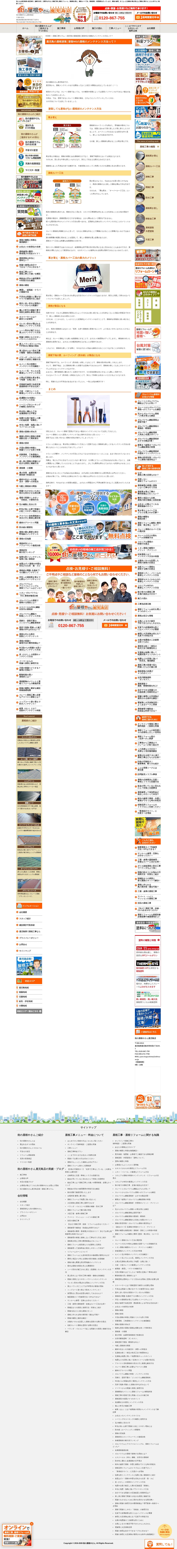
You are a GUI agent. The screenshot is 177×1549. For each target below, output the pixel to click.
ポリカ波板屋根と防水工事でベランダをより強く (149, 867)
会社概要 (151, 28)
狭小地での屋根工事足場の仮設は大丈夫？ (147, 593)
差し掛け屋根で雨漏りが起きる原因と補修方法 (132, 1496)
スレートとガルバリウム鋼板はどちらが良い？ (148, 402)
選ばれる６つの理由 (27, 1144)
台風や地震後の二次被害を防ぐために (148, 641)
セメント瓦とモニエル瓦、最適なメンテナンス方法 (134, 1258)
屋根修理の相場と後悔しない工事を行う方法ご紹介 (86, 1237)
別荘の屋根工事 (144, 903)
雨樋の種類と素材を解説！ (77, 1318)
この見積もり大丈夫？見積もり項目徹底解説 (147, 750)
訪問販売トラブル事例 (147, 774)
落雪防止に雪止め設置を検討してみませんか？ (85, 1293)
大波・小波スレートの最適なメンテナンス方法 (29, 392)
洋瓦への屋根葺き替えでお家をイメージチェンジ (29, 578)
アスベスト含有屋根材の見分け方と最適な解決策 (29, 517)
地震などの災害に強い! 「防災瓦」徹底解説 (147, 660)
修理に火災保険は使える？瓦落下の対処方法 (149, 635)
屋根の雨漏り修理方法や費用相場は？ (29, 642)
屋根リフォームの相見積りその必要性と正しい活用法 (149, 731)
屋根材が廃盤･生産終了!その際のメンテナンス (29, 571)
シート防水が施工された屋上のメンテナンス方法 (29, 331)
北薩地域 (23, 997)
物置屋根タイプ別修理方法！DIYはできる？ (147, 848)
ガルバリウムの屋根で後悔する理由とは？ (29, 601)
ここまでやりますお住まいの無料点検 (133, 28)
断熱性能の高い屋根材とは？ (26, 676)
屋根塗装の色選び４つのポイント (145, 672)
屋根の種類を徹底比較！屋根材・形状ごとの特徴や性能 (136, 1230)
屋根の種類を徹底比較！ (143, 518)
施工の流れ (97, 28)
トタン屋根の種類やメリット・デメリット (147, 549)
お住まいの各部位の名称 (29, 247)
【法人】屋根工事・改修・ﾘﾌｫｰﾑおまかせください (149, 909)
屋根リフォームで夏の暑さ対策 (79, 1210)
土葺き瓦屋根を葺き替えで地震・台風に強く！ (29, 379)
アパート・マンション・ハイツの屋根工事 (83, 1217)
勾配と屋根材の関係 (28, 486)
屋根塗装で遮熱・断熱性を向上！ (127, 1342)
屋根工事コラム (59, 36)
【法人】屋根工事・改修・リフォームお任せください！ (88, 1224)
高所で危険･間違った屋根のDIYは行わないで (132, 1384)
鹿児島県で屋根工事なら (29, 931)
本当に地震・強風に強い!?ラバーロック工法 (131, 1489)
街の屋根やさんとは (27, 1141)
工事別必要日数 (144, 604)
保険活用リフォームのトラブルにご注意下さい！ (133, 1468)
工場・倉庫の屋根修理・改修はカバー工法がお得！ (149, 861)
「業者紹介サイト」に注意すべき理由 (147, 812)
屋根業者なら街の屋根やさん (31, 1209)
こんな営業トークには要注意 (147, 769)
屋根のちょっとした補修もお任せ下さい (82, 1162)
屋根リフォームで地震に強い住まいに (81, 1199)
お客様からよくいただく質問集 (127, 1165)
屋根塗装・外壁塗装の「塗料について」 (130, 1158)
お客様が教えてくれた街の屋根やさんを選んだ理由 (39, 1185)
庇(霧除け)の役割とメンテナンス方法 (27, 399)
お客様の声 (79, 28)
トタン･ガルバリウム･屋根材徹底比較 (29, 594)
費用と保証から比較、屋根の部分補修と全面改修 (149, 499)
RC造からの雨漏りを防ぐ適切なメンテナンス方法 (30, 649)
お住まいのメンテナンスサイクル (127, 1416)
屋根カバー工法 (153, 166)
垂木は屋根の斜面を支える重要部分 (80, 1266)
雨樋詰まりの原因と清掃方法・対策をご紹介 (84, 1307)
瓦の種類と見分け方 (28, 504)
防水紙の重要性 (26, 527)
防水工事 (150, 198)
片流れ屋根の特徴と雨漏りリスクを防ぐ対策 (29, 449)
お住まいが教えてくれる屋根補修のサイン (148, 505)
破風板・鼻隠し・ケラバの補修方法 (128, 1269)
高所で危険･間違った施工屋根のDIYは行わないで (30, 628)
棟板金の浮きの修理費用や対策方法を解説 (29, 279)
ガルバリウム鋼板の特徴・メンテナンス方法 (132, 1374)
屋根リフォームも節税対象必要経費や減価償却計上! (149, 916)
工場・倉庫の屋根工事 (147, 891)
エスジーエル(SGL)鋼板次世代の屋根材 (29, 608)
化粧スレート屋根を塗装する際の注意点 (146, 568)
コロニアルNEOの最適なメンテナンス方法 (148, 587)
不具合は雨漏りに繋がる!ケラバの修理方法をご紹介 (134, 1289)
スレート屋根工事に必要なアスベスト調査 (131, 1367)
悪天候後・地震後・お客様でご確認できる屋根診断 (134, 1154)
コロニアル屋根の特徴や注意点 (145, 543)
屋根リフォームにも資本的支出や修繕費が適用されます (88, 1255)
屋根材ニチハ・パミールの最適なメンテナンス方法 (149, 574)
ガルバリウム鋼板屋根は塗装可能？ (148, 421)
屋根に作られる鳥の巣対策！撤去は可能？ (83, 1315)
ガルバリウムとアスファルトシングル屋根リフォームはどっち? (30, 586)
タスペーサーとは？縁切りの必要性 (28, 318)
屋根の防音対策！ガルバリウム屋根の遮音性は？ (149, 458)
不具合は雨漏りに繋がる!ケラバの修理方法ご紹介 (30, 298)
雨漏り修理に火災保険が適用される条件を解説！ (148, 697)
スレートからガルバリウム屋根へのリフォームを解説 (149, 408)
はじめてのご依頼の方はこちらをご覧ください (85, 1141)
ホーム (25, 28)
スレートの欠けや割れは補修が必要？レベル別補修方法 (136, 1244)
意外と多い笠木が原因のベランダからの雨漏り (29, 304)
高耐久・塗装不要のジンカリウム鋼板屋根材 (29, 622)
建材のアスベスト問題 (29, 523)
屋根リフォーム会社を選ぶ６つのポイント (149, 610)
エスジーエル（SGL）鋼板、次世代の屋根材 (132, 1457)
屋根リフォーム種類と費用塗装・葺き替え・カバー (149, 524)
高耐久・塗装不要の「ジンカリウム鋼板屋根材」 (133, 1377)
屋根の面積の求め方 (28, 432)
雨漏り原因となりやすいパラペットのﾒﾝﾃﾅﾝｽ (29, 338)
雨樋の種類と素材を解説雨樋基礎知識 (29, 689)
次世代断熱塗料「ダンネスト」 (144, 678)
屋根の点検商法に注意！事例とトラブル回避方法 (148, 781)
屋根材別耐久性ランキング (27, 551)
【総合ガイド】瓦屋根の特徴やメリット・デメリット (135, 1227)
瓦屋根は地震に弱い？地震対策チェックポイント (149, 653)
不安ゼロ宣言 (25, 1151)
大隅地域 (23, 1006)
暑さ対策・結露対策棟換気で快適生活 (129, 1335)
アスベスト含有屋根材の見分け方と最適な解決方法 (134, 1363)
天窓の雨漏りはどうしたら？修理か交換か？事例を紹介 (136, 1272)
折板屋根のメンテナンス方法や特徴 (128, 1251)
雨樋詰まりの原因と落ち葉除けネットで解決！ (149, 879)
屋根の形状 (24, 443)
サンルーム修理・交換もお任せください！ (148, 854)
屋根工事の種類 (147, 146)
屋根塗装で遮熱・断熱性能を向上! (147, 685)
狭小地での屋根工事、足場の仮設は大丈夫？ (132, 1185)
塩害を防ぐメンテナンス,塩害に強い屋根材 (30, 558)
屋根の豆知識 (25, 539)
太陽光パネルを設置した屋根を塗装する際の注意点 (86, 1322)
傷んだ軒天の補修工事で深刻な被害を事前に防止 (29, 311)
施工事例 (61, 28)
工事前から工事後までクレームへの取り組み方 (148, 744)
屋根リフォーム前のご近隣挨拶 (79, 1166)
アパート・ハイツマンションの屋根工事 (147, 897)
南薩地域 (23, 992)
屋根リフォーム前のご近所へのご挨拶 (146, 737)
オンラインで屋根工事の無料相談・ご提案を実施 (148, 725)
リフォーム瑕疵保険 (27, 1155)
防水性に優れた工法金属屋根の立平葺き (28, 412)
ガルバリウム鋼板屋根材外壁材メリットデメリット (149, 452)
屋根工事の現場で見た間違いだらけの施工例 (147, 666)
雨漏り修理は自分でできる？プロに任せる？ (29, 266)
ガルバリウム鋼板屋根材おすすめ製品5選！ (148, 440)
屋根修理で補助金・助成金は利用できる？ (147, 710)
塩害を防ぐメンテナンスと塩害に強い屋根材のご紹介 (135, 1475)
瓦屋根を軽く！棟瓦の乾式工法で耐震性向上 (132, 1353)
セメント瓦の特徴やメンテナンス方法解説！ (29, 365)
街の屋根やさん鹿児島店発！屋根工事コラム (37, 1189)
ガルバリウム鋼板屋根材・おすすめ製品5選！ (132, 1196)
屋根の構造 (24, 285)
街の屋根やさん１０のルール (31, 1148)
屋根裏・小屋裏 (26, 468)
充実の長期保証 (26, 1159)
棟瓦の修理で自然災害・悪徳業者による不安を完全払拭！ (137, 1303)
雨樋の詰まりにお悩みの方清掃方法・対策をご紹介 (149, 873)
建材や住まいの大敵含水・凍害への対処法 (29, 480)
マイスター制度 (26, 1162)
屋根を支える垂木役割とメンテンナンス (29, 635)
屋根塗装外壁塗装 (150, 229)
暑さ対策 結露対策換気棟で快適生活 (28, 474)
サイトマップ (25, 951)
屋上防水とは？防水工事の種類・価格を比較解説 (29, 352)
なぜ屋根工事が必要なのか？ (148, 474)
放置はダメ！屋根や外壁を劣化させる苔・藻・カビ (134, 1478)
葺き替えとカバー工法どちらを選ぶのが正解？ (148, 511)
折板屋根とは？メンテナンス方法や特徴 (148, 555)
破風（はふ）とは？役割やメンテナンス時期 (29, 709)
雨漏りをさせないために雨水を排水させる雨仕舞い (134, 1500)
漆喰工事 (150, 177)
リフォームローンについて (77, 1252)
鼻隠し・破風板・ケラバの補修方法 (29, 291)
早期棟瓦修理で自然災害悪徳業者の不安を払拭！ (29, 385)
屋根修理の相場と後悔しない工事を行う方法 (147, 486)
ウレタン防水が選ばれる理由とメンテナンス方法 (29, 325)
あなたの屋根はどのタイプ (125, 1147)
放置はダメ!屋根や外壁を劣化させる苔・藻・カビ (30, 565)
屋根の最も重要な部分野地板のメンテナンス (29, 533)
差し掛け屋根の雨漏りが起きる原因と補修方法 (29, 462)
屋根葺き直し (152, 208)
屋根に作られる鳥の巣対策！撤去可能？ (148, 886)
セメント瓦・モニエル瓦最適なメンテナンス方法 (29, 372)
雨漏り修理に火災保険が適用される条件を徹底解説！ (135, 1534)
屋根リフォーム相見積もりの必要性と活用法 (84, 1245)
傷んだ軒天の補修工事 (123, 1406)
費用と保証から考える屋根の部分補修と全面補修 (86, 1259)
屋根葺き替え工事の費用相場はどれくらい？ (148, 493)
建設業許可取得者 (27, 925)
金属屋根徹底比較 (121, 1450)
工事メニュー (115, 28)
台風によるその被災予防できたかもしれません (149, 622)
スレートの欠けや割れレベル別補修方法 (147, 536)
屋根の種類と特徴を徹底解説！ (28, 241)
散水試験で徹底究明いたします (79, 1192)
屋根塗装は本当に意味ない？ (27, 259)
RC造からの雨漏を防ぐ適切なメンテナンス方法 (133, 1381)
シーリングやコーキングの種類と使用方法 (29, 406)
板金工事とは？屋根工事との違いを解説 (29, 273)
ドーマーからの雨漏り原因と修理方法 (29, 662)
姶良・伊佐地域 (26, 1001)
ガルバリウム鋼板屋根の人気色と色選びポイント (133, 1220)
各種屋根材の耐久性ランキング (127, 1440)
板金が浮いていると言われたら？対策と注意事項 (149, 787)
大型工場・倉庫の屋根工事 (77, 1213)
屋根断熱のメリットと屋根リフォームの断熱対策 (29, 682)
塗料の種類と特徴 (147, 940)
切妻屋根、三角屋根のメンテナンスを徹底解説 (29, 455)
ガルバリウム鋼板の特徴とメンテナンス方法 (29, 615)
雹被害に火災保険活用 (123, 1527)
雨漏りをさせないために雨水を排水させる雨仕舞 (29, 492)
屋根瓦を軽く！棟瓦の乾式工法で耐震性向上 (147, 647)
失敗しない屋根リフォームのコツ (147, 480)
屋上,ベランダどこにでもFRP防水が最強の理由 (30, 345)
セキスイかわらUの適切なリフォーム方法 (131, 1168)
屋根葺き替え (152, 156)
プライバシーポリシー (29, 938)
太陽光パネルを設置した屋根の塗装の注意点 (148, 562)
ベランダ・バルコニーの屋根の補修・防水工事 (85, 1206)
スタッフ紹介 (25, 919)
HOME (48, 36)
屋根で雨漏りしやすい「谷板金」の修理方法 (29, 499)
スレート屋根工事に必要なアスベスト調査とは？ (29, 696)
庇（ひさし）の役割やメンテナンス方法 (29, 655)
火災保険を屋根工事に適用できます (80, 1203)
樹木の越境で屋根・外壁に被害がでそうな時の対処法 (149, 799)
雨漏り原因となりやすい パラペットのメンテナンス (87, 1279)
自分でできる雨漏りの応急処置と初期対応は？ (148, 691)
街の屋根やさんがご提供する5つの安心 (43, 28)
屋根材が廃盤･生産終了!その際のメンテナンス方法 (134, 1296)
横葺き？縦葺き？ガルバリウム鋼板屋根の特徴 (149, 446)
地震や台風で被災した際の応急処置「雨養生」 (29, 419)
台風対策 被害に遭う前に (76, 1196)
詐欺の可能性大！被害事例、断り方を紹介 (148, 763)
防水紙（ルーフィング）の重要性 (127, 1430)
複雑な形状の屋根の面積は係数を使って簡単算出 (133, 1328)
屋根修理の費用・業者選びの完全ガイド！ (29, 252)
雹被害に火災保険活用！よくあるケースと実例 (148, 703)
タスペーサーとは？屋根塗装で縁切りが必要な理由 (134, 1285)
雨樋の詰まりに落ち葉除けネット (80, 1311)
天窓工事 (150, 239)
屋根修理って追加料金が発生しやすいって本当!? (148, 793)
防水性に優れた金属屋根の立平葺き (128, 1461)
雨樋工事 (150, 187)
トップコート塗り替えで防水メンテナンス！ (29, 703)
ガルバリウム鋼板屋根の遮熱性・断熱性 (148, 427)
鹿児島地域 (24, 988)
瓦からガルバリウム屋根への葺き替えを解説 (148, 415)
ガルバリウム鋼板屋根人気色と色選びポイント (148, 433)
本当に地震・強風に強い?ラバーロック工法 (30, 426)
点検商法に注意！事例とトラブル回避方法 (83, 1175)
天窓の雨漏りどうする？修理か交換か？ (29, 669)
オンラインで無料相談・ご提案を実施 (81, 1144)
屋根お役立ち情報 (145, 616)
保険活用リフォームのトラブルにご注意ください (149, 806)
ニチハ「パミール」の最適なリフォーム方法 (132, 1172)
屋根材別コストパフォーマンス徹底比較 (29, 544)
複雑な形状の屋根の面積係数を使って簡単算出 (29, 437)
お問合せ (23, 944)
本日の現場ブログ (26, 1182)
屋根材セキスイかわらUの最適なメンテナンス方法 (149, 580)
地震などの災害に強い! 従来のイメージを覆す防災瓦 (135, 1360)
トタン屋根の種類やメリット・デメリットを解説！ (134, 1247)
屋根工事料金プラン (75, 1151)
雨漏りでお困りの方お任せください (80, 1159)
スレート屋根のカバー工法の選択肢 (149, 530)
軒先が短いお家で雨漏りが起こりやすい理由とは (29, 510)
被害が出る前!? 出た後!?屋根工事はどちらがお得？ (149, 756)
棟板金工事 (151, 219)
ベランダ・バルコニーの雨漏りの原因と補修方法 (29, 358)
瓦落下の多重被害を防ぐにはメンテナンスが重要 (148, 628)
